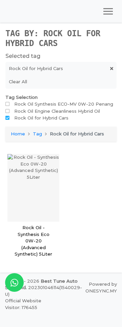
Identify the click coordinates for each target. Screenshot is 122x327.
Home (18, 133)
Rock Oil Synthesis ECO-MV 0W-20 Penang (63, 104)
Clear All (18, 81)
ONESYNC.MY (101, 290)
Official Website (23, 300)
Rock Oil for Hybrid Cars (41, 118)
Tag (37, 133)
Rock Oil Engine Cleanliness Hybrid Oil (57, 111)
